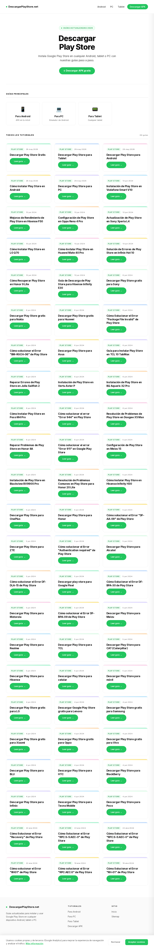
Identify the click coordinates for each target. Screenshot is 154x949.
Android (101, 6)
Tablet (121, 6)
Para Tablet (73, 921)
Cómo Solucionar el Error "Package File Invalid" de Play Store (122, 319)
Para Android (74, 912)
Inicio (114, 912)
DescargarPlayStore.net (23, 6)
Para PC (72, 916)
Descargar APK (137, 6)
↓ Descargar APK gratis (77, 70)
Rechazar (115, 942)
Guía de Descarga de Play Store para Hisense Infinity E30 (75, 284)
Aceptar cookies (136, 942)
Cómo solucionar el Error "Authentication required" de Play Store (76, 550)
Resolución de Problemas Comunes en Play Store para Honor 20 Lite (76, 484)
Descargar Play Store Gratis (28, 154)
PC (111, 6)
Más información (34, 943)
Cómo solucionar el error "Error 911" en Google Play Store (75, 449)
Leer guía (20, 161)
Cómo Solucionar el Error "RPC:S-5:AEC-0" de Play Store (74, 837)
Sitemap (115, 916)
